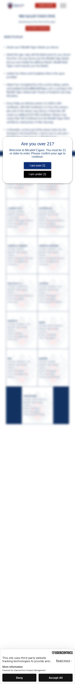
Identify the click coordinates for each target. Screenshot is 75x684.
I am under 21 (37, 174)
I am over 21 (38, 165)
